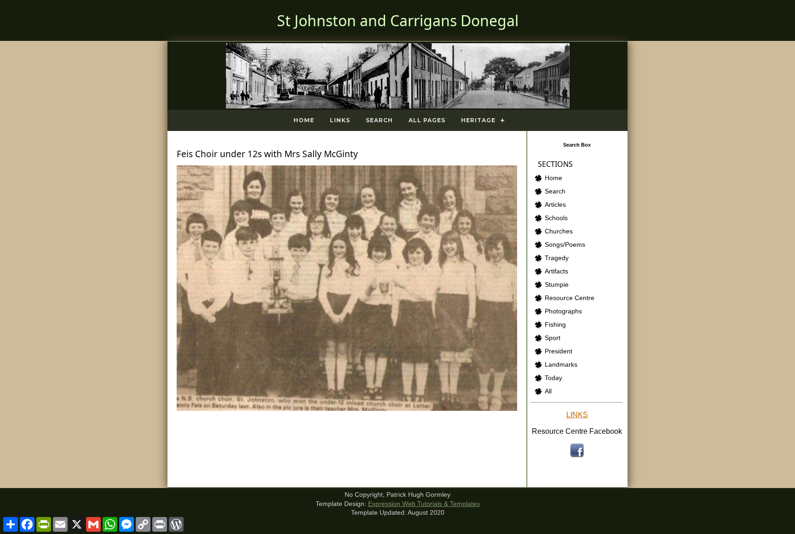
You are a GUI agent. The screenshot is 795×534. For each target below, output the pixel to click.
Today (553, 378)
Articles (555, 204)
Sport (552, 338)
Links (340, 120)
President (558, 351)
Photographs (563, 311)
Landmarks (561, 364)
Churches (559, 231)
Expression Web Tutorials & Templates (424, 503)
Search (379, 120)
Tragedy (557, 258)
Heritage (478, 120)
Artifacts (556, 271)
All (548, 391)
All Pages (427, 120)
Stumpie (557, 284)
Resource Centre (569, 298)
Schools (556, 218)
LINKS (577, 415)
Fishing (555, 324)
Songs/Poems (565, 244)
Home (304, 120)
